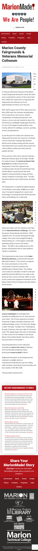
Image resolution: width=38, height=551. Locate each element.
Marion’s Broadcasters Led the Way (14, 408)
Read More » (24, 404)
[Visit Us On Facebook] (13, 15)
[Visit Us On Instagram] (24, 15)
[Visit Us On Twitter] (16, 15)
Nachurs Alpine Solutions (12, 422)
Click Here (10, 468)
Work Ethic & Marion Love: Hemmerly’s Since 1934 (18, 394)
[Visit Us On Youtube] (19, 15)
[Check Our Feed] (22, 15)
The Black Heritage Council (12, 436)
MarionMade (19, 6)
